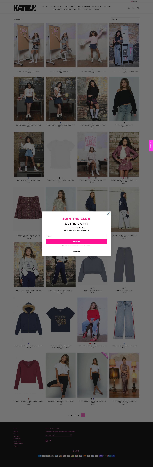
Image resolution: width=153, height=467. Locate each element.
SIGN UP (76, 241)
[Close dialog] (108, 213)
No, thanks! (76, 251)
